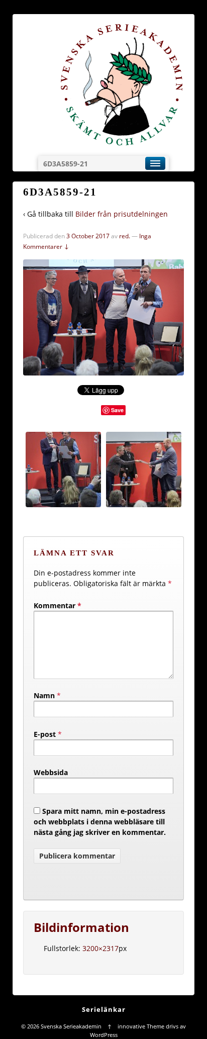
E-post (45, 734)
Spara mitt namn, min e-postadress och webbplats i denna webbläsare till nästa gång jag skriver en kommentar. (100, 821)
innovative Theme (141, 1026)
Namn (44, 695)
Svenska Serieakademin (71, 1026)
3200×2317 (100, 948)
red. (124, 236)
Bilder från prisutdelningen (121, 214)
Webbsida (51, 772)
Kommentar (57, 605)
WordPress (104, 1034)
